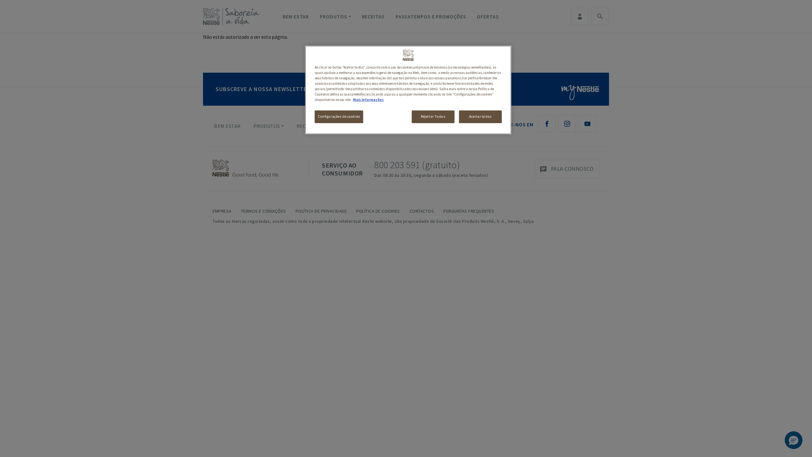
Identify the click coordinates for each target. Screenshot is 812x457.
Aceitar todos (480, 116)
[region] (408, 90)
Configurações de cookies (339, 116)
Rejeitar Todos (433, 116)
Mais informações (368, 99)
